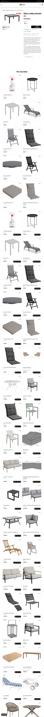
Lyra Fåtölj (25, 586)
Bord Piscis (5, 121)
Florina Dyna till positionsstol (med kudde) (30, 203)
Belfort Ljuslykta (6, 640)
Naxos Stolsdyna (7, 422)
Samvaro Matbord (7, 396)
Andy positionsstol (7, 148)
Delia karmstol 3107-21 (8, 449)
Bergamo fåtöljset (27, 367)
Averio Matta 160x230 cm (8, 667)
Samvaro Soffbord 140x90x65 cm (10, 532)
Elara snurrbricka (7, 175)
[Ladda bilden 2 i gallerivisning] (8, 28)
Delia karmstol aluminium (28, 422)
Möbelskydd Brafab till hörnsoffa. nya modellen (31, 477)
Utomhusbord (12, 10)
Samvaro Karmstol (27, 396)
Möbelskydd (25, 449)
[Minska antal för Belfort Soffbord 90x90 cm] (25, 27)
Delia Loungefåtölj (27, 613)
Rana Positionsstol (27, 175)
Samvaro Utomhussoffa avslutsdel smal (31, 505)
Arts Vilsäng (6, 695)
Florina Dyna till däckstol (8, 613)
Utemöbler (7, 10)
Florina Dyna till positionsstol (9, 367)
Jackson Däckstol (7, 559)
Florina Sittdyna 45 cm (8, 202)
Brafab (4, 10)
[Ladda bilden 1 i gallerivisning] (4, 28)
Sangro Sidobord (27, 94)
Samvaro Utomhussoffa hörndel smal (31, 532)
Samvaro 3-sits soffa (7, 476)
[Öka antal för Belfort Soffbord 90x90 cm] (29, 27)
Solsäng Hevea (26, 121)
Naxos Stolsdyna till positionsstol (30, 148)
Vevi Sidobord (6, 505)
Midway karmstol (26, 559)
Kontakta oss (40, 1)
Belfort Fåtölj (26, 640)
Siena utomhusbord (27, 667)
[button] (1, 5)
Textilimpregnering (7, 94)
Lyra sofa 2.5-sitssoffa (8, 586)
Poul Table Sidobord (27, 695)
